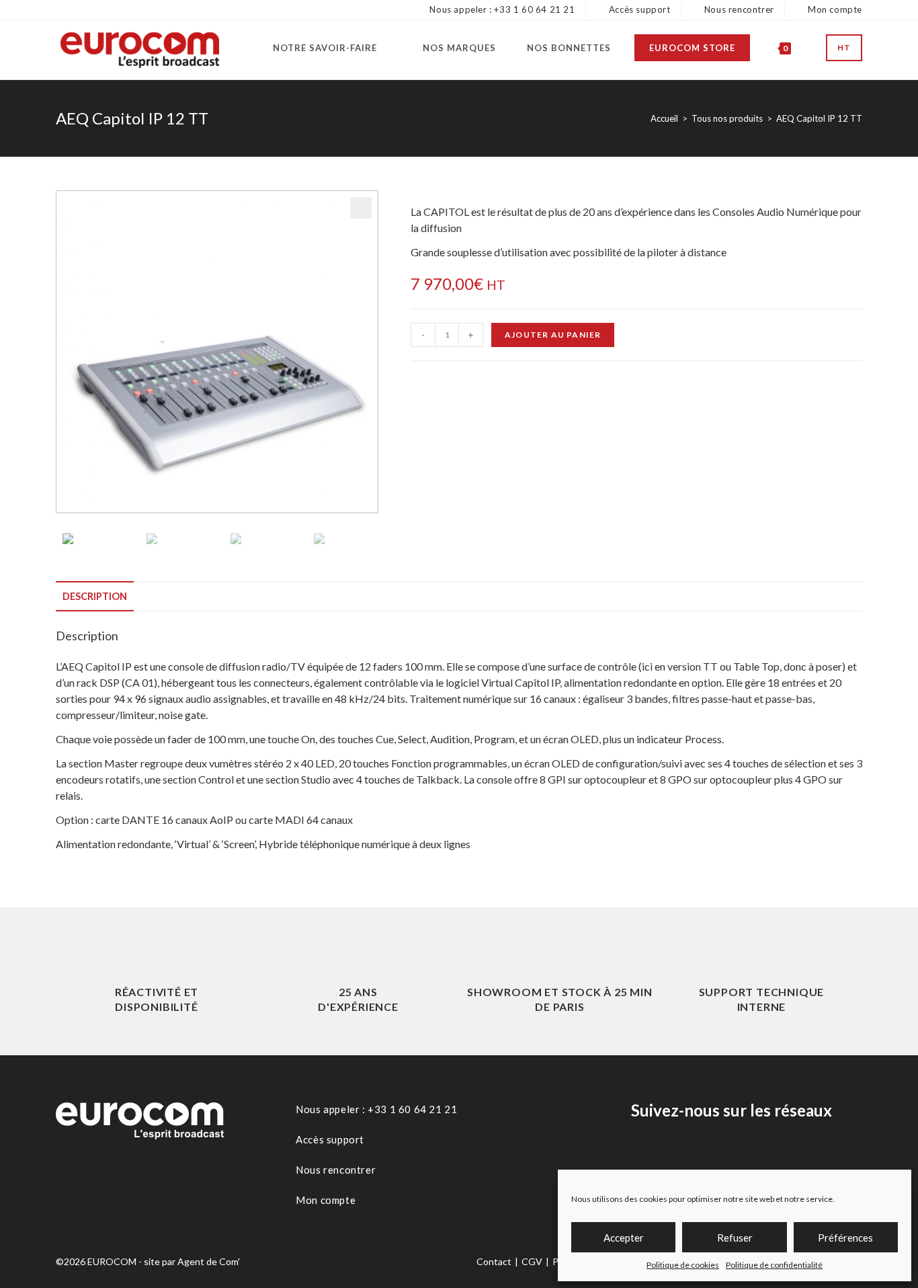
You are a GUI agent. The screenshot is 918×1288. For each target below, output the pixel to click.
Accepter (623, 1238)
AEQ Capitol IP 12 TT (819, 118)
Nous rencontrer (738, 9)
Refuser (735, 1238)
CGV (531, 1261)
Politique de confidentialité (774, 1265)
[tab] (95, 596)
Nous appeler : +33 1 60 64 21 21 (501, 9)
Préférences (845, 1238)
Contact (493, 1261)
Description (94, 596)
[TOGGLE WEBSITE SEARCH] (811, 47)
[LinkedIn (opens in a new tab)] (78, 10)
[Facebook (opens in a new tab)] (60, 10)
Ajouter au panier (553, 335)
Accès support (638, 9)
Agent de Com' (208, 1261)
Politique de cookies (682, 1265)
